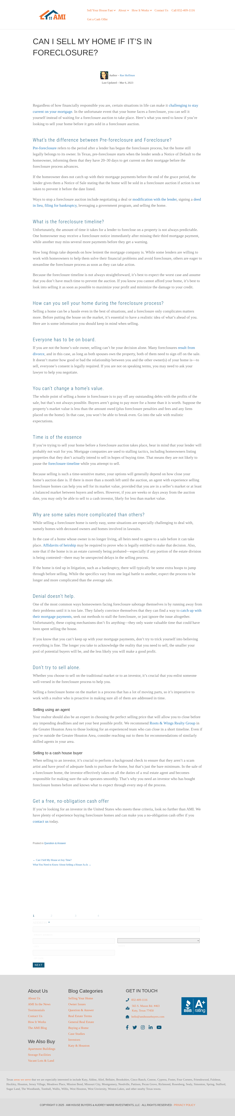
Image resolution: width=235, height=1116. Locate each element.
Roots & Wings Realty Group (172, 723)
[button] (115, 10)
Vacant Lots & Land (41, 1060)
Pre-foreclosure (45, 148)
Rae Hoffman (127, 75)
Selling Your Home (80, 998)
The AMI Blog (37, 1028)
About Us (34, 998)
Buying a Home (78, 1028)
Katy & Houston (79, 1045)
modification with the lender (155, 199)
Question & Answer (55, 843)
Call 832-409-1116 (183, 10)
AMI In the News (39, 1004)
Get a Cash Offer (97, 19)
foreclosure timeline (64, 463)
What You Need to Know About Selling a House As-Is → (62, 864)
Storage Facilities (39, 1054)
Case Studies (76, 1033)
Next (39, 965)
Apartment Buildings (41, 1048)
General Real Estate (81, 1022)
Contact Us (161, 10)
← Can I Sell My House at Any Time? (52, 860)
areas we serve (22, 1079)
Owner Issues (77, 1004)
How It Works (37, 1022)
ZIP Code (39, 958)
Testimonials (36, 1010)
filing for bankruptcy (61, 205)
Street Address (43, 935)
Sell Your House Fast (100, 10)
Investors (74, 1039)
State (121, 946)
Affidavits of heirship (59, 545)
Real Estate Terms (80, 1016)
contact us (40, 821)
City (36, 946)
